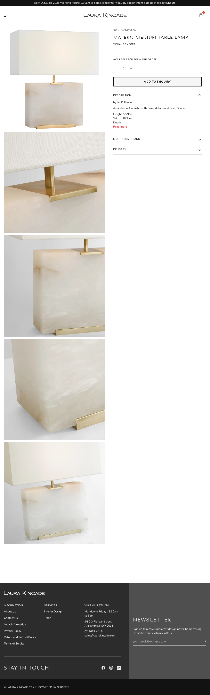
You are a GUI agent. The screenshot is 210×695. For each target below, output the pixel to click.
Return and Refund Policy (20, 637)
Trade (47, 618)
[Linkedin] (119, 668)
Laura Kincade (18, 687)
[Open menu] (10, 15)
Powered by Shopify (53, 687)
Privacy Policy (12, 631)
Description (122, 95)
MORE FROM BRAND (126, 139)
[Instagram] (111, 668)
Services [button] (50, 605)
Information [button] (13, 605)
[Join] (203, 641)
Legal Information (15, 624)
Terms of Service (14, 644)
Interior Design (53, 611)
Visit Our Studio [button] (96, 605)
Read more (120, 127)
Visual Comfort (124, 44)
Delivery (119, 149)
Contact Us (11, 618)
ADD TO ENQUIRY (157, 82)
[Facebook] (103, 668)
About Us (10, 611)
